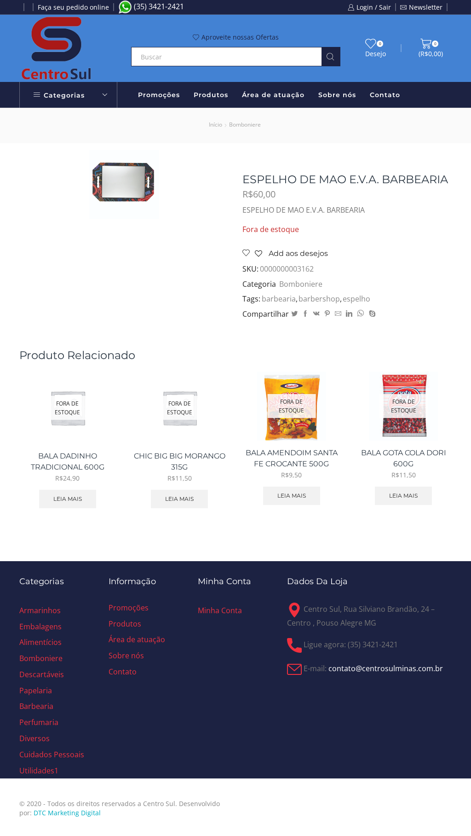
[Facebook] (305, 313)
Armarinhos (40, 610)
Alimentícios (40, 642)
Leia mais (67, 498)
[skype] (371, 313)
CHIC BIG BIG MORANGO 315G (179, 461)
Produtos (211, 95)
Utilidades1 (38, 771)
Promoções (159, 95)
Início (215, 124)
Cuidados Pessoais (51, 754)
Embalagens (40, 626)
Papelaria (35, 690)
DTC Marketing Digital (67, 812)
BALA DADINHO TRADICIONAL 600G (67, 461)
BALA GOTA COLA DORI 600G (403, 458)
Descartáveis (41, 674)
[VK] (316, 313)
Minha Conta (220, 610)
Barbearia (36, 706)
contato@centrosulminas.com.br (385, 669)
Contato (385, 95)
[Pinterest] (327, 313)
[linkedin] (349, 313)
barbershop (319, 299)
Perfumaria (38, 722)
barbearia (279, 299)
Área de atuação (273, 95)
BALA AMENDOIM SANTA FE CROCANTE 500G (292, 458)
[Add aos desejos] (98, 424)
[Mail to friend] (338, 313)
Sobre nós (337, 95)
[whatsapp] (361, 313)
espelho (356, 299)
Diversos (34, 738)
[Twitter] (294, 313)
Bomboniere (245, 124)
